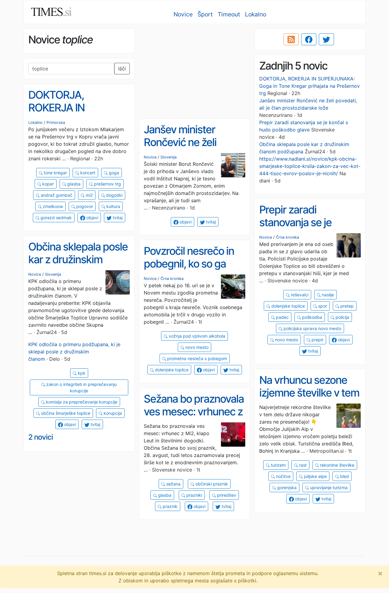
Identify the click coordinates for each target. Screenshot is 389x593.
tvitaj (117, 217)
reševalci (299, 294)
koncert (87, 172)
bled (344, 476)
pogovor (84, 206)
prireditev (226, 495)
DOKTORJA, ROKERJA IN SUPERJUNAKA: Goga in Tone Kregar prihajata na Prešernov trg (309, 86)
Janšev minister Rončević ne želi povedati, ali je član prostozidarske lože (188, 149)
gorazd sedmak (55, 217)
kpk (81, 373)
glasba (73, 183)
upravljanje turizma (328, 487)
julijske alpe (315, 476)
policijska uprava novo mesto (311, 328)
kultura (112, 206)
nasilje (327, 294)
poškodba (311, 317)
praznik (169, 506)
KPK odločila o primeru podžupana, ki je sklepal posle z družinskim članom (74, 351)
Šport (205, 14)
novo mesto (286, 339)
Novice (183, 14)
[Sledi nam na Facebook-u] (308, 39)
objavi (91, 217)
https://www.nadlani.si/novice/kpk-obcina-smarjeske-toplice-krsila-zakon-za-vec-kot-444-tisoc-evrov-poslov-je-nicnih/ (309, 166)
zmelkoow (52, 206)
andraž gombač (56, 195)
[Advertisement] (194, 71)
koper (47, 183)
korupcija (112, 413)
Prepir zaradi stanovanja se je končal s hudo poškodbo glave (295, 229)
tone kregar (55, 172)
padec (282, 317)
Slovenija (168, 157)
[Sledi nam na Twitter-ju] (326, 39)
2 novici (40, 437)
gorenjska (286, 487)
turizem (278, 465)
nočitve (283, 476)
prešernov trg (107, 183)
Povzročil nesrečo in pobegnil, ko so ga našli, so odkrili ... (189, 263)
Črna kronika (287, 237)
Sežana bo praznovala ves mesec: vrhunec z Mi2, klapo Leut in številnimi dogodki (194, 418)
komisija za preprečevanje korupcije (81, 401)
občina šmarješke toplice (65, 413)
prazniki (193, 495)
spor (322, 305)
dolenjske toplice (287, 305)
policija (341, 317)
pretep (346, 305)
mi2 (88, 195)
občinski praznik (211, 483)
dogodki (113, 195)
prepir (316, 339)
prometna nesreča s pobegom (196, 358)
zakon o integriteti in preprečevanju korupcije (81, 387)
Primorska (55, 122)
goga (113, 172)
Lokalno (255, 14)
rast (302, 465)
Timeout (229, 14)
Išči (122, 69)
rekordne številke (336, 465)
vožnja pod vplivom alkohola (196, 336)
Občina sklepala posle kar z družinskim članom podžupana (78, 259)
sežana (173, 483)
